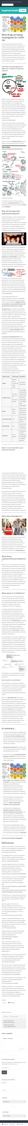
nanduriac (13, 120)
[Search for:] (14, 1090)
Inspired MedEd (10, 10)
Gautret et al (5, 256)
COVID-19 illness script (16, 49)
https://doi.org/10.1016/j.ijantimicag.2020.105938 (14, 886)
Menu (23, 10)
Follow (4, 1072)
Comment (21, 1049)
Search (12, 4)
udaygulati (19, 838)
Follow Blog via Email (8, 1059)
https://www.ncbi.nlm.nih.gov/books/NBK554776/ (14, 873)
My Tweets (4, 1082)
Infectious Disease (7, 1012)
